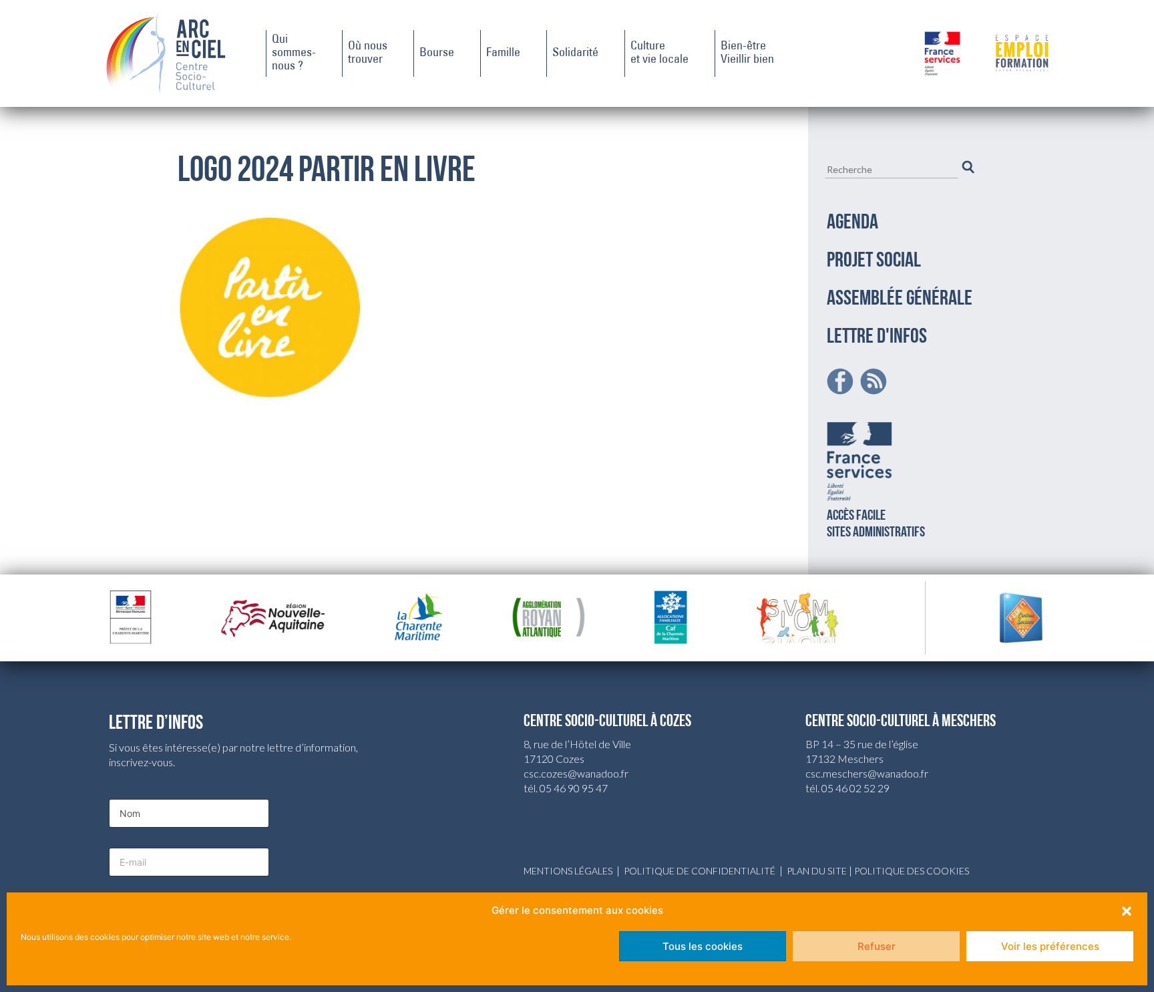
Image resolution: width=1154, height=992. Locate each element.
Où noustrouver (367, 53)
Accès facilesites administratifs (876, 524)
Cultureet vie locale (659, 53)
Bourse (436, 53)
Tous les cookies (702, 946)
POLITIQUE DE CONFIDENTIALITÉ (699, 870)
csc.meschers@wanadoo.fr (866, 773)
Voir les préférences (1050, 946)
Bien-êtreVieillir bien (747, 53)
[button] (1126, 910)
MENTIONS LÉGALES (568, 870)
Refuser (876, 946)
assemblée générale (899, 299)
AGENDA (852, 223)
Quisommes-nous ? (294, 53)
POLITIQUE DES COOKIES (911, 870)
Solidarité (575, 53)
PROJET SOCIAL (874, 261)
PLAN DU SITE (817, 870)
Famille (503, 53)
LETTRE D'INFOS (877, 337)
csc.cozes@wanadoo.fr (576, 773)
